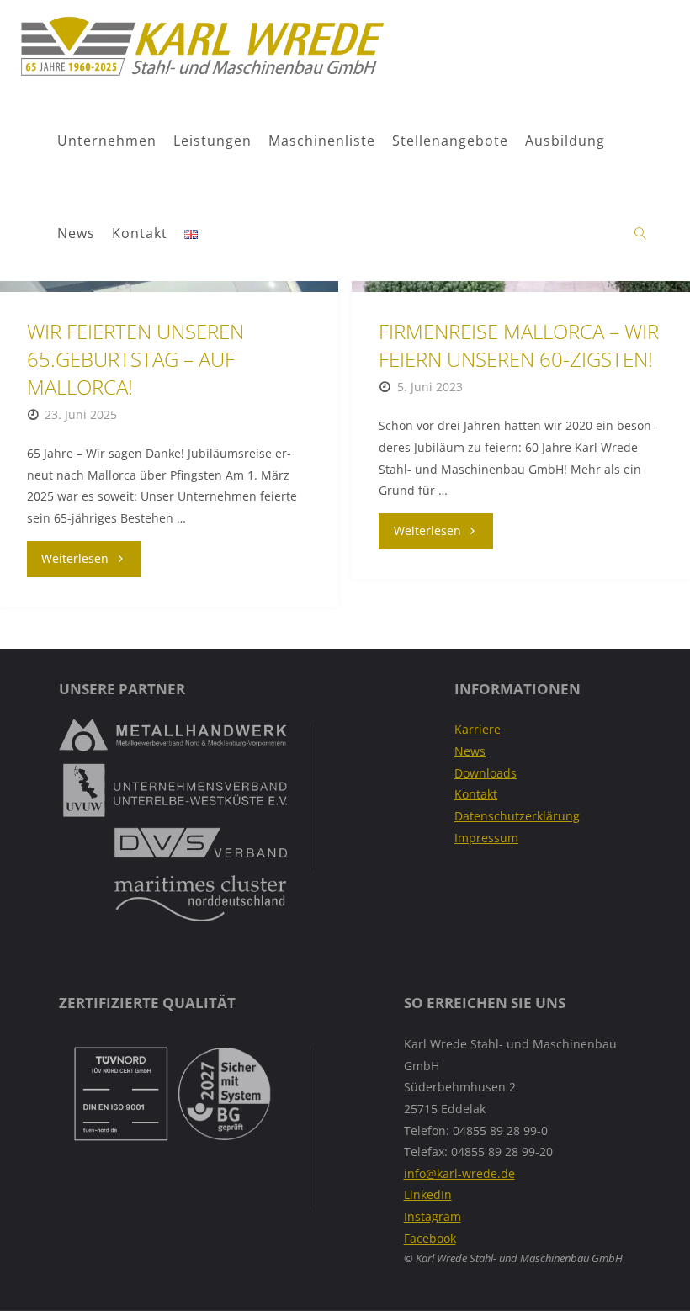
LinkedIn (428, 1194)
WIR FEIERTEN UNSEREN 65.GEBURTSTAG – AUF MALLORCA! (135, 359)
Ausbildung (565, 140)
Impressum (486, 838)
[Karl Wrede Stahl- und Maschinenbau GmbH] (201, 47)
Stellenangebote (450, 140)
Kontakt (139, 233)
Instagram (432, 1216)
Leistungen (212, 140)
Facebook (430, 1238)
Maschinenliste (321, 140)
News (76, 233)
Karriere (477, 729)
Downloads (485, 773)
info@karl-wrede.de (459, 1173)
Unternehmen (107, 140)
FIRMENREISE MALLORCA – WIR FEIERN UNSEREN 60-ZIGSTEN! (519, 345)
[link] (641, 234)
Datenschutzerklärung (517, 816)
